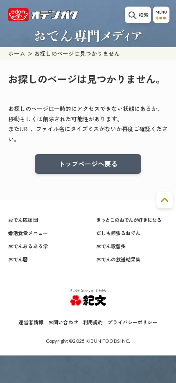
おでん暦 (18, 259)
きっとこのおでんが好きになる (129, 220)
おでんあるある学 (28, 246)
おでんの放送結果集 (118, 259)
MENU (161, 12)
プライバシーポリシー (132, 322)
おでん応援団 (23, 220)
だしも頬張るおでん (118, 233)
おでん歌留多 (111, 246)
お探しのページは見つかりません (77, 53)
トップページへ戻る (88, 164)
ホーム (16, 53)
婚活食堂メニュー (28, 233)
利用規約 (93, 322)
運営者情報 (30, 322)
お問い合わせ (63, 322)
